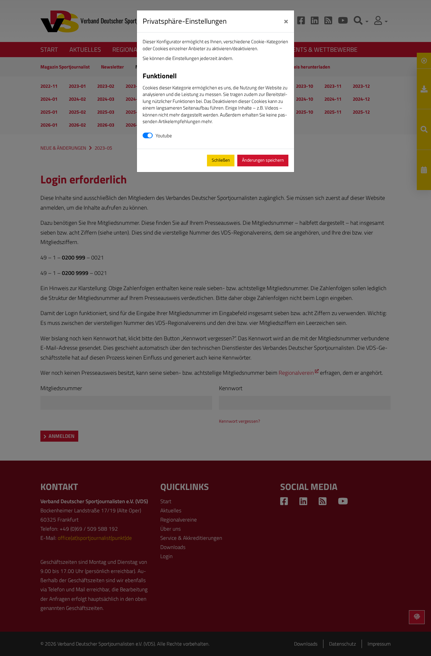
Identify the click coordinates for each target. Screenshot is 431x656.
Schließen (221, 160)
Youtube (164, 135)
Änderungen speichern (263, 160)
